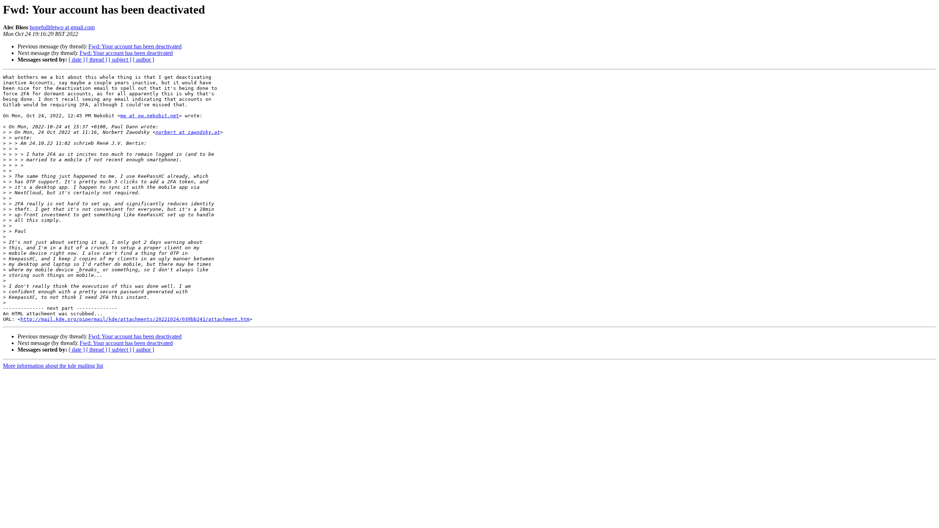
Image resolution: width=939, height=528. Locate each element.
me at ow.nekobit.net (149, 115)
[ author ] (143, 59)
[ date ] (77, 59)
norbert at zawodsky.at (188, 132)
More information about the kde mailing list (53, 366)
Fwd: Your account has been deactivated (135, 46)
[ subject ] (120, 59)
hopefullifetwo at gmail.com (62, 27)
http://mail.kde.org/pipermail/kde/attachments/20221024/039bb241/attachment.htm (135, 319)
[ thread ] (96, 59)
